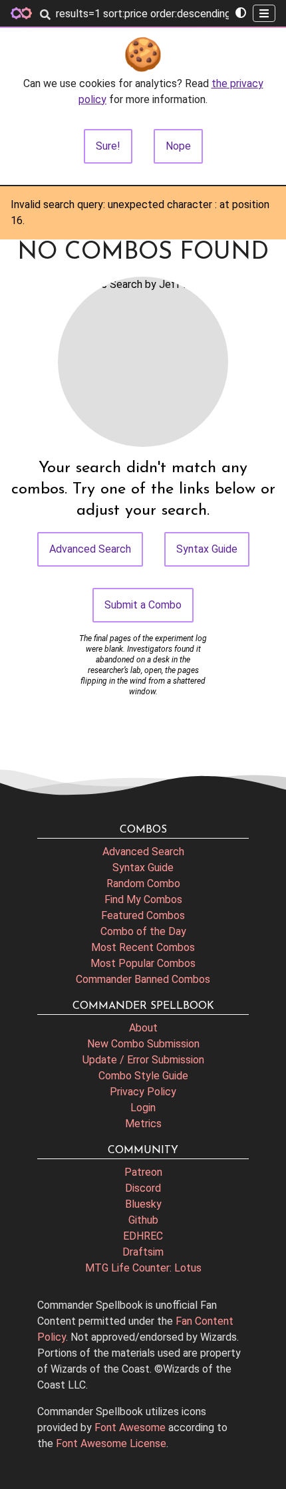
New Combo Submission (143, 1043)
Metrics (143, 1123)
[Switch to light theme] (240, 13)
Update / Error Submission (143, 1059)
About (143, 1027)
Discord (143, 1188)
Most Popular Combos (143, 963)
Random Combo (143, 883)
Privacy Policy (143, 1091)
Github (143, 1220)
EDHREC (143, 1236)
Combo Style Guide (143, 1075)
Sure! (108, 146)
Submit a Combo (143, 605)
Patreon (143, 1172)
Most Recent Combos (143, 947)
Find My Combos (143, 899)
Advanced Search (90, 549)
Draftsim (143, 1252)
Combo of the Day (143, 931)
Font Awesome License (111, 1443)
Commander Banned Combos (143, 979)
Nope (178, 146)
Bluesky (143, 1204)
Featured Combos (143, 915)
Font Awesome (130, 1427)
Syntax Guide (206, 549)
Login (143, 1107)
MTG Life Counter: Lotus (143, 1268)
